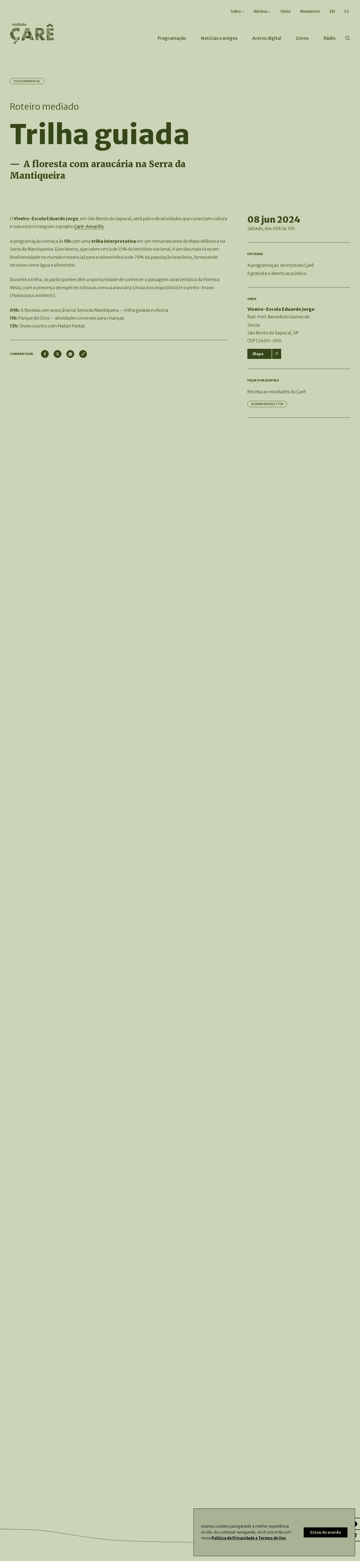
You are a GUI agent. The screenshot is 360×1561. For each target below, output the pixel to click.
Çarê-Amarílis (89, 226)
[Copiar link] (83, 354)
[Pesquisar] (347, 39)
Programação (171, 38)
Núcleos (261, 11)
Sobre (236, 11)
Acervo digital (266, 38)
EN (332, 11)
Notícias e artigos (219, 38)
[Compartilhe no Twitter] (57, 354)
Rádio (330, 38)
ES (347, 11)
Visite (285, 11)
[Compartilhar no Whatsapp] (70, 354)
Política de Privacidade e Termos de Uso (249, 1538)
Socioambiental (27, 81)
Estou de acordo (325, 1532)
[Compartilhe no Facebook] (45, 354)
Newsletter (310, 11)
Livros (302, 38)
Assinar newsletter (267, 404)
